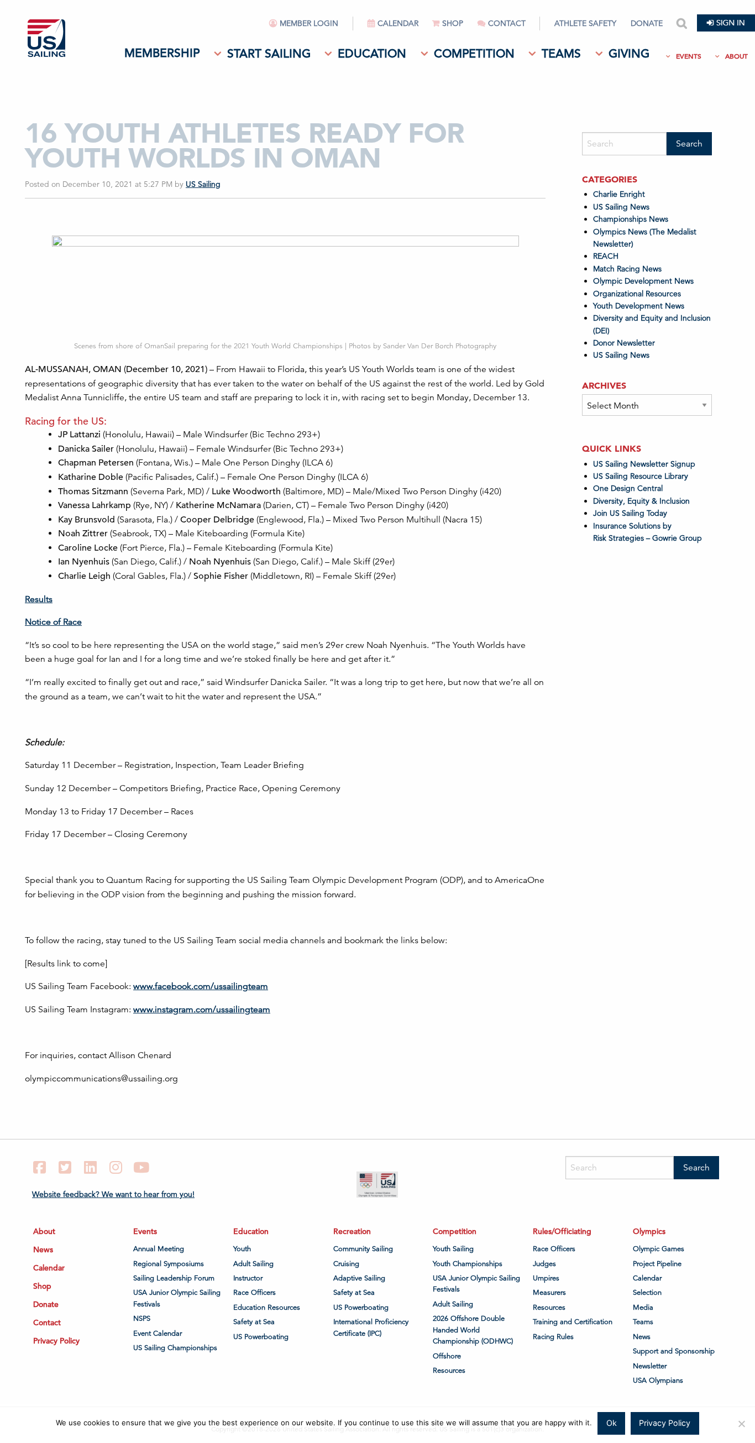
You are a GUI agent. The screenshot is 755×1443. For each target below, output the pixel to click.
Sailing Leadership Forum (173, 1278)
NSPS (141, 1318)
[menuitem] (311, 27)
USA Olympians (658, 1380)
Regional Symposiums (168, 1263)
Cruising (346, 1263)
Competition (474, 54)
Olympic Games (658, 1249)
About (736, 56)
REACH (605, 256)
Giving (629, 54)
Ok (611, 1423)
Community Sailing (363, 1249)
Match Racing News (627, 269)
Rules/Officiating (562, 1231)
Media (643, 1307)
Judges (544, 1263)
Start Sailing (269, 54)
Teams (561, 54)
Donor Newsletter (624, 343)
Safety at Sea (254, 1321)
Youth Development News (638, 306)
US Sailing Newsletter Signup (644, 464)
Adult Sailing (253, 1263)
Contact (507, 23)
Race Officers (254, 1292)
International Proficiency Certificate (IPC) (370, 1327)
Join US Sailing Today (630, 513)
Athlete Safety (585, 23)
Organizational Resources (637, 294)
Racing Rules (553, 1336)
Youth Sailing (453, 1249)
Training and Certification (572, 1321)
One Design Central (629, 488)
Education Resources (266, 1307)
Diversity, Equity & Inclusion (641, 501)
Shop (452, 23)
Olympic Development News (643, 281)
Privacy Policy (56, 1341)
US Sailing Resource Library (640, 476)
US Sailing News (621, 207)
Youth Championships (467, 1263)
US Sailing (203, 184)
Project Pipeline (657, 1263)
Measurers (549, 1292)
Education (372, 54)
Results (39, 599)
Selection (647, 1292)
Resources (449, 1370)
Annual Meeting (158, 1249)
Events (688, 56)
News (43, 1249)
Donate (647, 23)
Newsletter (650, 1366)
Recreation (352, 1231)
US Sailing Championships (175, 1347)
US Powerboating (261, 1336)
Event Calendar (157, 1333)
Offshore (447, 1356)
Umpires (546, 1278)
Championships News (630, 219)
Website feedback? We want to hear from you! (113, 1194)
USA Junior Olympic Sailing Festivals (177, 1298)
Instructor (248, 1278)
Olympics (649, 1231)
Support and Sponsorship (674, 1351)
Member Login (309, 23)
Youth (242, 1249)
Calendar (398, 23)
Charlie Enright (619, 194)
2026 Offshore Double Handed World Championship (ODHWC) (473, 1330)
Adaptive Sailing (359, 1278)
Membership (162, 53)
